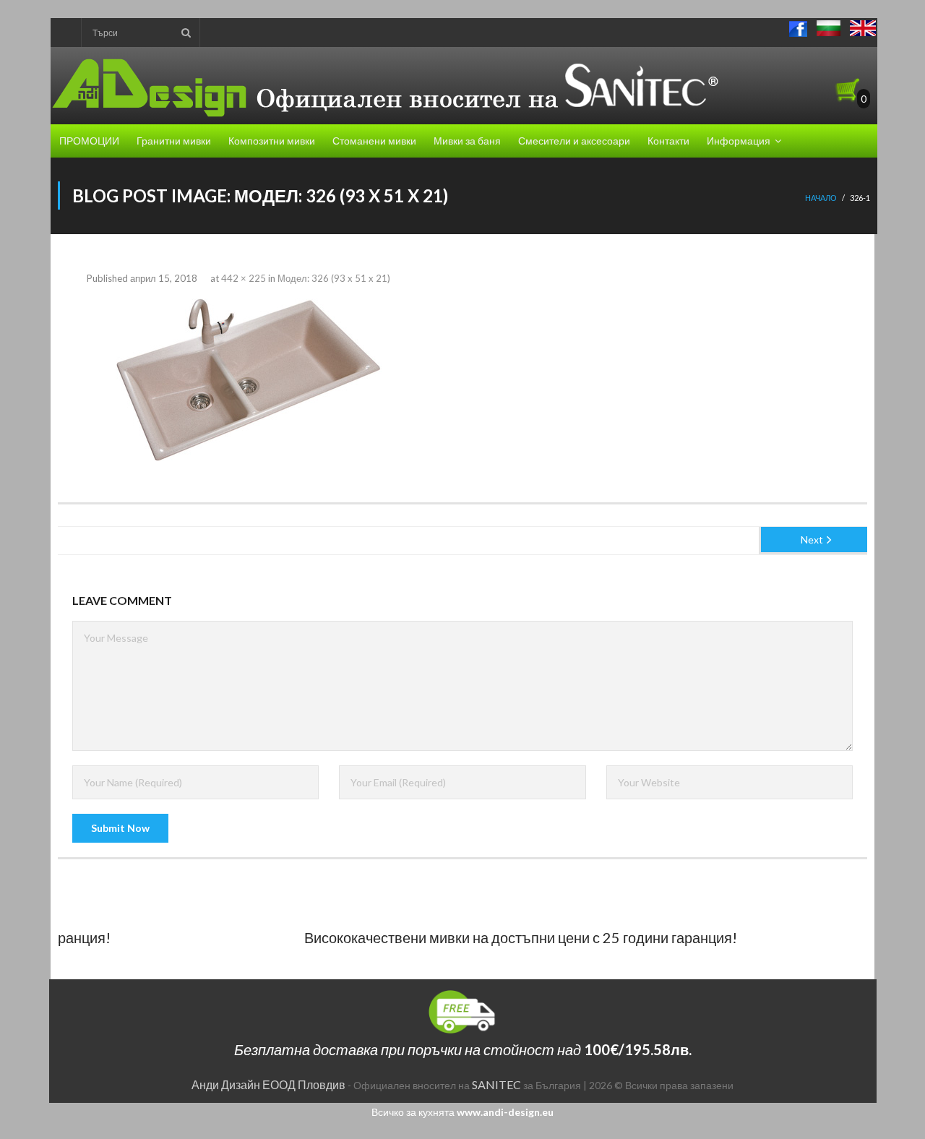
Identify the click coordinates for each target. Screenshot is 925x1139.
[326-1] (246, 379)
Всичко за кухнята (462, 1112)
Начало (821, 197)
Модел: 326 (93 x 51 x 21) (334, 278)
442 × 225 (243, 278)
